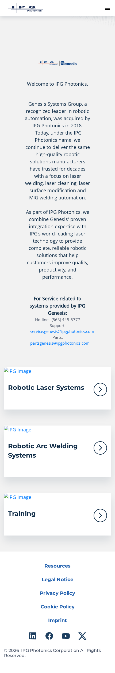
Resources (57, 566)
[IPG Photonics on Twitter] (82, 636)
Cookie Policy (58, 607)
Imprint (57, 620)
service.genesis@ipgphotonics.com (62, 331)
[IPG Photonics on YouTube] (66, 636)
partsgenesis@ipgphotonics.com (60, 343)
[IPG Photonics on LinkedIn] (33, 636)
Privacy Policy (57, 593)
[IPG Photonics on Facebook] (49, 636)
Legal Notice (57, 580)
